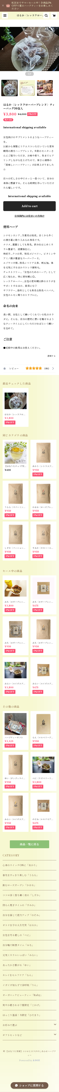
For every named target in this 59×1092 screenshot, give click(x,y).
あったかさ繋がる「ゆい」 (17, 965)
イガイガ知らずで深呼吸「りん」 (21, 985)
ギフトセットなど (12, 1035)
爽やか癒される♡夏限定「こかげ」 (22, 1005)
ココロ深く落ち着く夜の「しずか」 (22, 895)
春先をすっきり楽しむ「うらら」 (21, 875)
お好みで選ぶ (10, 1025)
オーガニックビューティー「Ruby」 (23, 995)
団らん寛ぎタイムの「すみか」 (20, 905)
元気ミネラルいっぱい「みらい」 (21, 955)
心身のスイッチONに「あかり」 (20, 865)
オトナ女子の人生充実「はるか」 (21, 925)
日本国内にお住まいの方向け (29, 215)
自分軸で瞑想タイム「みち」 (18, 945)
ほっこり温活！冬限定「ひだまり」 (22, 1015)
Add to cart (30, 206)
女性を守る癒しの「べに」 (17, 935)
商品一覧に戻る (29, 844)
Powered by (26, 1060)
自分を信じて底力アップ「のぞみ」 (22, 915)
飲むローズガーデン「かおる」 (19, 885)
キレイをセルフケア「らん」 (18, 975)
